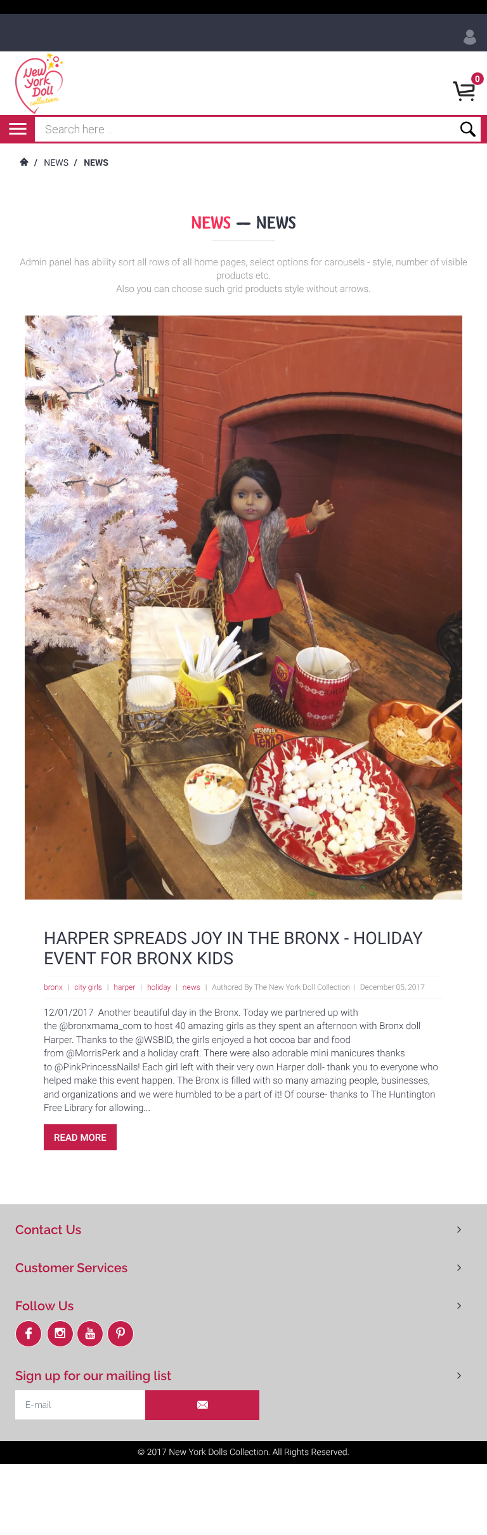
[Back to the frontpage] (23, 163)
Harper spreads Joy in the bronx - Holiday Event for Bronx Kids (233, 948)
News (56, 163)
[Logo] (41, 83)
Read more (80, 1137)
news (191, 987)
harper (124, 987)
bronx (53, 987)
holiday (159, 987)
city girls (88, 987)
